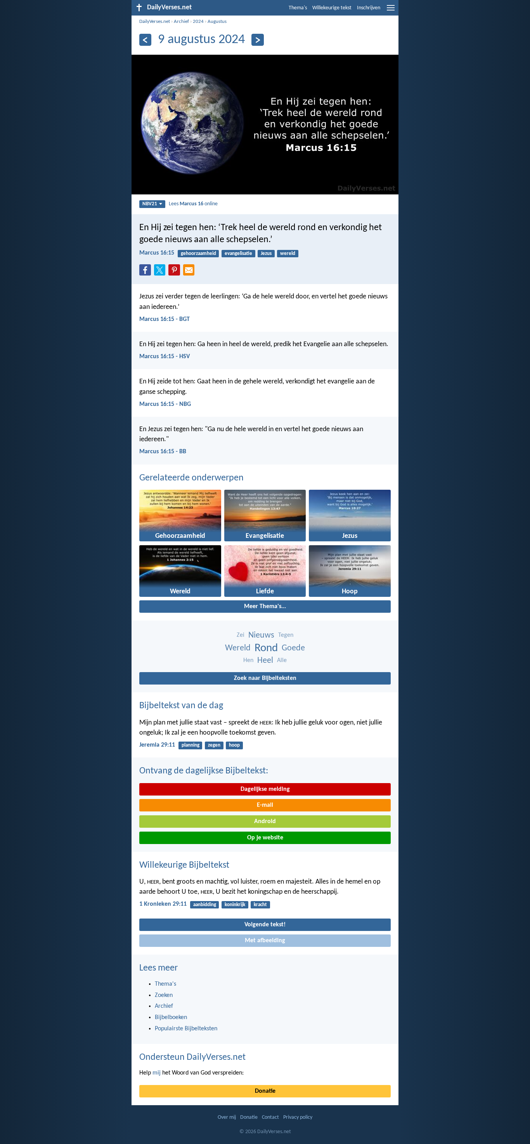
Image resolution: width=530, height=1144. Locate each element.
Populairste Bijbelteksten (186, 1029)
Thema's (298, 8)
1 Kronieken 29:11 (163, 904)
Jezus (266, 253)
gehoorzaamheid (198, 253)
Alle (282, 660)
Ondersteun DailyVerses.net (192, 1057)
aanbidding (204, 904)
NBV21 (149, 203)
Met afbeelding (265, 941)
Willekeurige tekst (332, 8)
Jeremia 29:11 (157, 745)
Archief (181, 21)
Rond (266, 648)
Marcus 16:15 (156, 253)
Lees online (193, 204)
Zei (240, 635)
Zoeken (164, 995)
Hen (248, 660)
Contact (270, 1117)
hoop (234, 745)
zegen (214, 745)
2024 (198, 21)
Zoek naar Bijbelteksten (265, 678)
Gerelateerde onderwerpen (191, 478)
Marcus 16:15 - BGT (164, 319)
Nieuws (261, 635)
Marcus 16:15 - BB (162, 452)
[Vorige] (145, 40)
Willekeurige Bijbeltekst (184, 865)
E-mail (265, 805)
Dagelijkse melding (265, 789)
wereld (287, 253)
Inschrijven (368, 8)
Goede (293, 648)
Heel (265, 660)
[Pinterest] (175, 272)
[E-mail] (190, 272)
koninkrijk (235, 904)
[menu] (390, 11)
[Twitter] (161, 272)
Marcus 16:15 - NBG (165, 404)
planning (190, 745)
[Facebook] (146, 272)
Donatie (265, 1091)
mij (156, 1073)
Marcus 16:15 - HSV (164, 357)
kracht (260, 904)
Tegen (285, 635)
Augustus (217, 21)
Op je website (265, 838)
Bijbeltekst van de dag (181, 706)
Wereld (238, 648)
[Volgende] (257, 40)
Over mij (227, 1117)
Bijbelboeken (171, 1017)
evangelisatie (238, 253)
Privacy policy (297, 1117)
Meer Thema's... (265, 606)
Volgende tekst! (265, 925)
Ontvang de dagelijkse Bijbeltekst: (203, 771)
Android (265, 821)
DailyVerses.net (154, 21)
